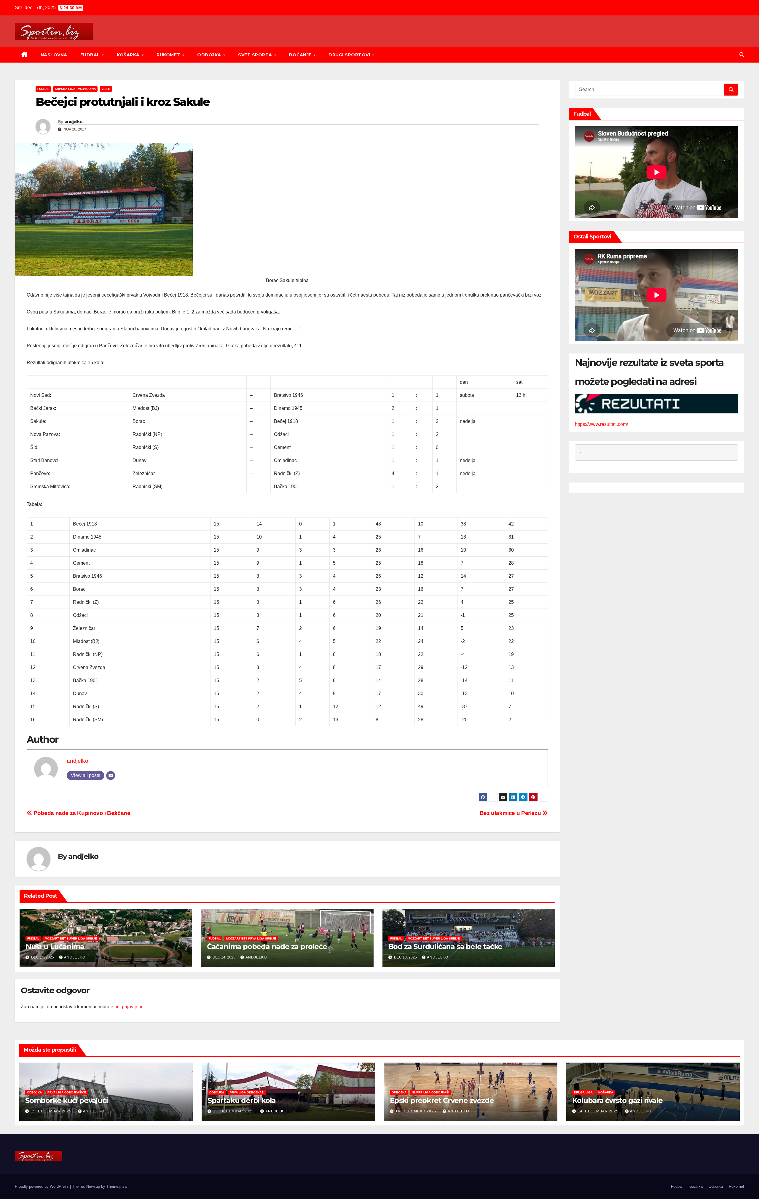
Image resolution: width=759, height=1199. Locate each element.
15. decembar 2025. (52, 1111)
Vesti (105, 88)
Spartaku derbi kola (242, 1100)
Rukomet (169, 55)
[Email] (110, 775)
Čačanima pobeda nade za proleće (267, 946)
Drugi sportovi (350, 55)
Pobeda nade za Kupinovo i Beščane (81, 813)
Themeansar (116, 1186)
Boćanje (301, 55)
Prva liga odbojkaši (247, 1092)
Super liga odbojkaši (430, 1092)
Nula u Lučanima (54, 946)
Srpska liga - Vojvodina (75, 88)
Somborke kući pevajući (66, 1100)
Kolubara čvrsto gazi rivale (617, 1100)
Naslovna (54, 55)
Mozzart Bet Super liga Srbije (71, 938)
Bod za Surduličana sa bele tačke (445, 946)
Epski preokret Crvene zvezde (442, 1100)
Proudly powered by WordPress (42, 1186)
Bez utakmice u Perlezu (511, 813)
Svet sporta (255, 55)
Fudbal (90, 55)
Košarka (129, 55)
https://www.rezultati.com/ (601, 424)
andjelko (73, 121)
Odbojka (209, 55)
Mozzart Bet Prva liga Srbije (251, 938)
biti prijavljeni (128, 1006)
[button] (741, 54)
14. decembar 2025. (417, 1111)
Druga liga (583, 1092)
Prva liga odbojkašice (66, 1092)
